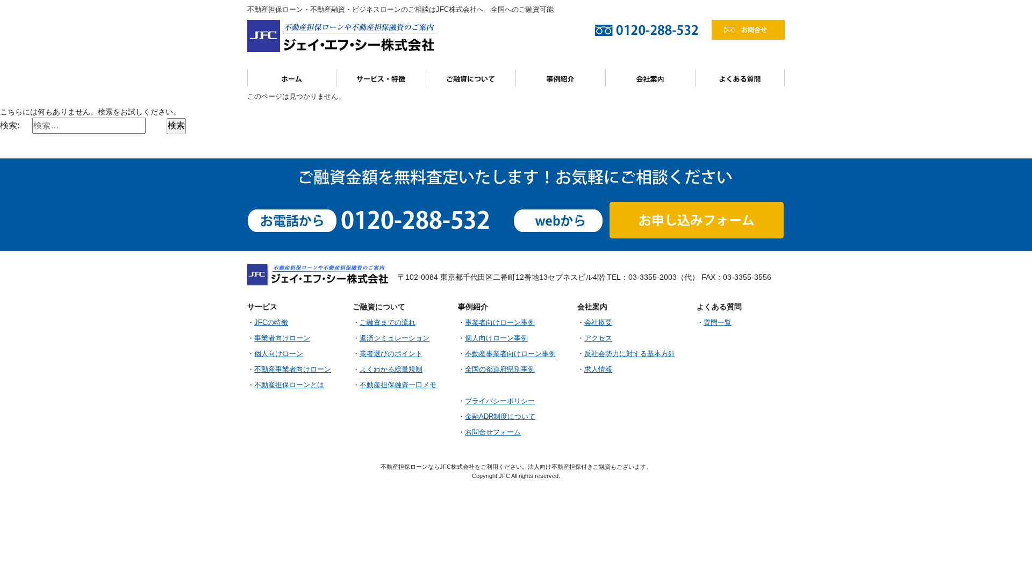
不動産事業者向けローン (292, 369)
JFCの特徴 (271, 323)
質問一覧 (718, 323)
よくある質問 (740, 78)
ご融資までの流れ (387, 323)
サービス (381, 78)
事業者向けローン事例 (500, 323)
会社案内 (651, 78)
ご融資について (471, 78)
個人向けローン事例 (496, 338)
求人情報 (598, 369)
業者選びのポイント (391, 354)
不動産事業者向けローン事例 (510, 354)
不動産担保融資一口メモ (398, 385)
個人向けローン (278, 354)
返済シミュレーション (394, 338)
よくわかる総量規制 (391, 369)
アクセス (598, 338)
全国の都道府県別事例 (500, 369)
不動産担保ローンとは (289, 385)
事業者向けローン (282, 338)
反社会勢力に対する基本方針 (629, 354)
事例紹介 (561, 78)
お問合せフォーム (493, 432)
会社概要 (598, 323)
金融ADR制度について (500, 417)
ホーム (291, 78)
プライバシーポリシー (500, 401)
